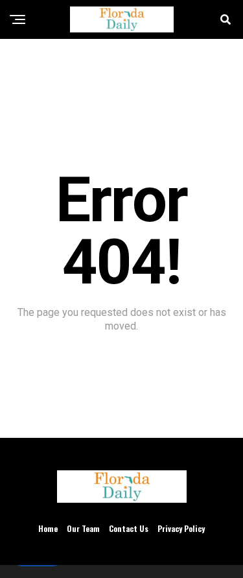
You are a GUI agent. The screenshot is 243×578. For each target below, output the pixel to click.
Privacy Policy (181, 528)
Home (48, 528)
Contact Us (128, 528)
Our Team (83, 528)
